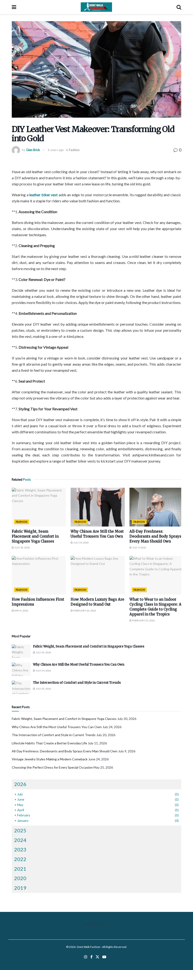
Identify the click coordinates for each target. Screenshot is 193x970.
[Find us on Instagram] (85, 957)
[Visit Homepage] (96, 7)
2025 (20, 830)
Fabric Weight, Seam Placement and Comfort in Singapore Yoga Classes (35, 536)
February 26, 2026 (84, 610)
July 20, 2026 (43, 688)
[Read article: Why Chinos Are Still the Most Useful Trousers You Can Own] (98, 507)
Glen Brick (33, 150)
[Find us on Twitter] (97, 957)
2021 (20, 869)
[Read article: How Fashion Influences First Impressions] (39, 575)
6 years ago (56, 150)
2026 (20, 784)
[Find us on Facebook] (91, 957)
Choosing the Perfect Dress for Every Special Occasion (52, 767)
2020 (20, 878)
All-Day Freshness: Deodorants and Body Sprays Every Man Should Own (155, 536)
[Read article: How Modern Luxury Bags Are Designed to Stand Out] (98, 575)
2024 (20, 840)
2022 (20, 859)
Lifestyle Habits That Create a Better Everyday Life (49, 743)
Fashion (74, 150)
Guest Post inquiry (96, 924)
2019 (20, 888)
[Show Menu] (14, 7)
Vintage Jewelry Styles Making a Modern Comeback (50, 759)
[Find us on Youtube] (104, 957)
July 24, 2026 (81, 542)
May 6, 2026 (21, 610)
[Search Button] (179, 7)
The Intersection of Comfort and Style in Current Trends (77, 683)
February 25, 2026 (143, 620)
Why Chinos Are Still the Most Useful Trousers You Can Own (78, 665)
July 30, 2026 (22, 547)
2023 (20, 849)
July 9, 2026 (139, 547)
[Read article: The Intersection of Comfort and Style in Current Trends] (21, 687)
